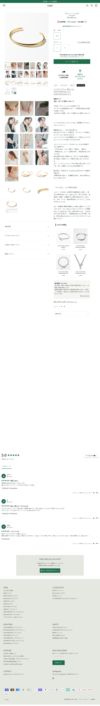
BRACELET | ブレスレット (10, 598)
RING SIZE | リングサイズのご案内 (13, 656)
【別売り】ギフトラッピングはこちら (80, 76)
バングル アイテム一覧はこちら (64, 89)
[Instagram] (53, 678)
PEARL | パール (56, 596)
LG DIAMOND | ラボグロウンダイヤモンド (64, 598)
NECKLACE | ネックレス (10, 596)
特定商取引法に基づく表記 (60, 638)
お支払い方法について (12, 245)
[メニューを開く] (4, 5)
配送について (9, 254)
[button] (94, 493)
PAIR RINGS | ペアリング (10, 635)
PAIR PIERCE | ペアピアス (10, 643)
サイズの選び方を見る (84, 42)
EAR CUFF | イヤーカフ (10, 606)
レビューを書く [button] (92, 455)
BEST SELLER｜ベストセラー (12, 614)
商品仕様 (8, 226)
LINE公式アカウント (7, 674)
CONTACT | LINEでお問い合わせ (12, 664)
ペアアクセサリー (64, 85)
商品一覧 (72, 85)
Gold (57, 36)
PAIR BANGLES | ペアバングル (12, 632)
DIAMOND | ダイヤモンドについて (62, 630)
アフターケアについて (12, 235)
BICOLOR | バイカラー (58, 593)
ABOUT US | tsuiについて (59, 627)
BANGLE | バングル (9, 601)
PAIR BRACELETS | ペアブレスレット (14, 630)
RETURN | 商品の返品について (12, 661)
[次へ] (47, 37)
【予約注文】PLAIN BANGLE (9, 488)
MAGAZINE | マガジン (58, 635)
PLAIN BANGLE (5, 539)
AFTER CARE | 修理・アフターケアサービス (16, 659)
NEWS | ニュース (57, 632)
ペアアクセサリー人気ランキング (12, 617)
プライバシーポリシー (84, 699)
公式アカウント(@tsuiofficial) (58, 674)
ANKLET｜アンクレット (10, 609)
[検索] (92, 5)
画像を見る (58, 313)
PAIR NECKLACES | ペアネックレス (13, 640)
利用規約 (93, 699)
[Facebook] (59, 306)
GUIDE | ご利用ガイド (9, 653)
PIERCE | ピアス (8, 604)
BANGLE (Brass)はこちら (62, 94)
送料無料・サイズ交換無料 (50, 1)
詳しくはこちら (84, 296)
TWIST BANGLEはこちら (62, 92)
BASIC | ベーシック (57, 590)
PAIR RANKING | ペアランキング (12, 627)
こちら (75, 302)
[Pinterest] (64, 306)
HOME (56, 85)
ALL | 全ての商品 (8, 590)
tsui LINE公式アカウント (51, 570)
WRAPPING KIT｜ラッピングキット (13, 612)
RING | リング (7, 593)
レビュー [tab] (5, 466)
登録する (58, 662)
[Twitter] (61, 306)
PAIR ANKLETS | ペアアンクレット (13, 638)
